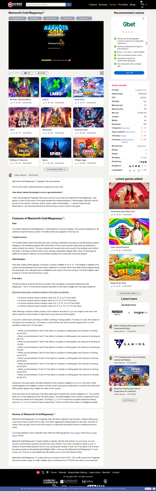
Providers (123, 4)
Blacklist (106, 472)
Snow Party (79, 99)
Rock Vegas (75, 433)
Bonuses (103, 4)
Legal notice (94, 472)
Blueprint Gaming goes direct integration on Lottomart (127, 389)
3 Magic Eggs (80, 160)
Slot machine (51, 18)
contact (115, 472)
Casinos (93, 4)
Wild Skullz (47, 130)
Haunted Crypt (81, 130)
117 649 (144, 158)
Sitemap (62, 472)
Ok (154, 488)
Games (112, 4)
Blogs (133, 4)
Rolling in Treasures (19, 160)
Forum (54, 472)
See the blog (129, 400)
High (145, 101)
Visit (128, 73)
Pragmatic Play (17, 18)
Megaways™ (84, 18)
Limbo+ (45, 99)
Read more (148, 488)
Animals (123, 136)
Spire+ (45, 160)
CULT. (12, 130)
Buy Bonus (68, 18)
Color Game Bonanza (119, 247)
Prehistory (34, 18)
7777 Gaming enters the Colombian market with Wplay (130, 358)
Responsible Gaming (77, 472)
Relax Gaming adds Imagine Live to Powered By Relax (129, 327)
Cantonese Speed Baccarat (122, 211)
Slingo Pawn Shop (118, 283)
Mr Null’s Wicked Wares (20, 99)
